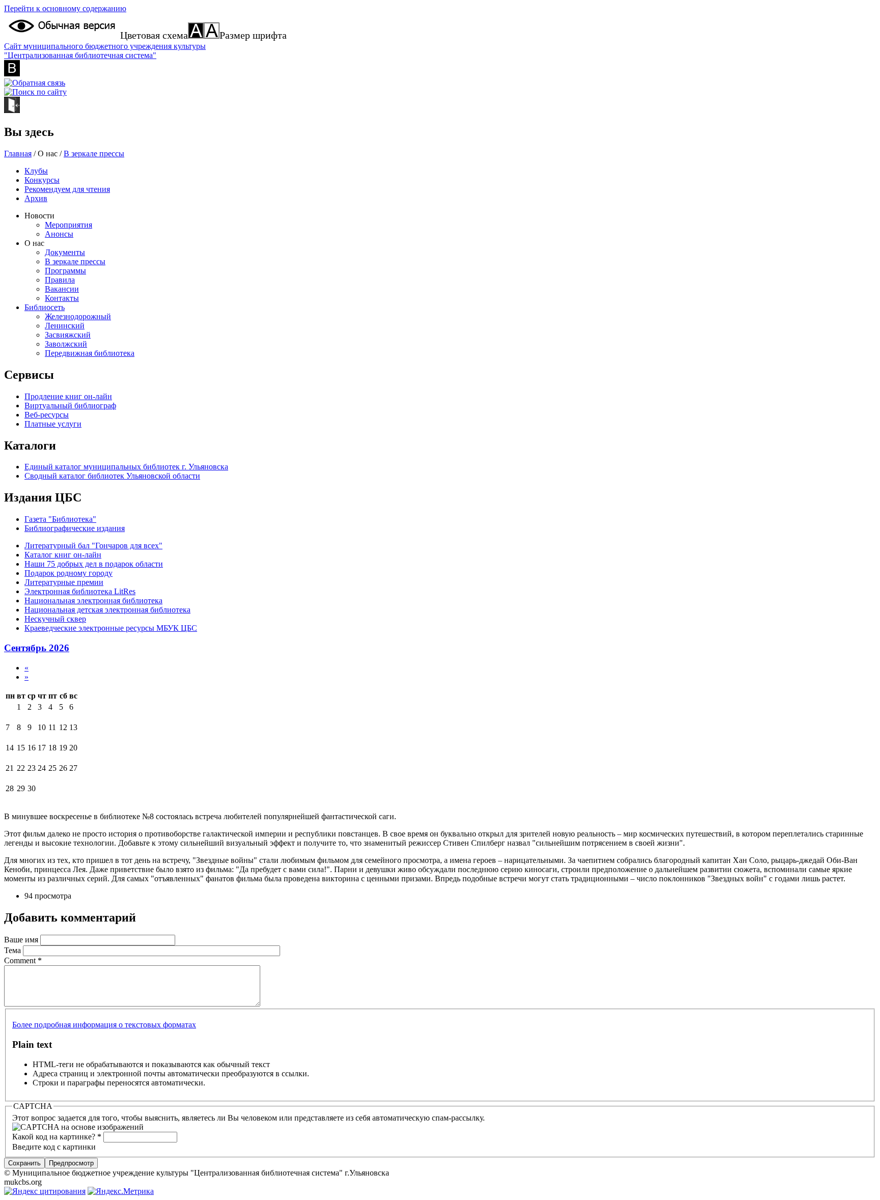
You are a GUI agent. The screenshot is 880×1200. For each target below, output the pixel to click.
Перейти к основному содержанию (65, 8)
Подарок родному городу (68, 573)
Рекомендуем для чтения (67, 189)
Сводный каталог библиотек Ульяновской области (112, 475)
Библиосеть (44, 307)
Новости (39, 215)
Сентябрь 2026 (36, 648)
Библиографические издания (74, 528)
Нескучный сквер (55, 619)
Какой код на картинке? (56, 1136)
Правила (60, 279)
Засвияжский (68, 334)
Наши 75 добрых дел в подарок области (93, 564)
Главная (18, 153)
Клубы (36, 170)
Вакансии (62, 289)
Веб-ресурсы (46, 414)
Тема (13, 950)
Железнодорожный (78, 316)
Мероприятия (68, 224)
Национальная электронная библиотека (93, 600)
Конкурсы (42, 180)
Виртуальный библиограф (70, 405)
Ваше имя (22, 939)
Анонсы (59, 234)
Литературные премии (63, 582)
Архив (35, 198)
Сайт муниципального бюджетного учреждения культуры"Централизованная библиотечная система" (105, 51)
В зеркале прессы (94, 153)
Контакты (62, 298)
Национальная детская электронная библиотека (107, 609)
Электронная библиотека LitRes (79, 591)
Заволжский (66, 344)
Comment (23, 960)
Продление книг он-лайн (68, 396)
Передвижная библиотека (89, 353)
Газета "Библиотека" (60, 519)
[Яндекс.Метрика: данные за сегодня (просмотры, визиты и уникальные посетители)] (121, 1191)
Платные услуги (52, 424)
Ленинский (65, 325)
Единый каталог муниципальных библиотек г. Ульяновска (126, 466)
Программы (65, 270)
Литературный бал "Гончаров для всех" (93, 545)
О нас (34, 243)
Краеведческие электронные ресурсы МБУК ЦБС (110, 628)
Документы (65, 252)
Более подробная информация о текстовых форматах (104, 1024)
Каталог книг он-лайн (62, 554)
